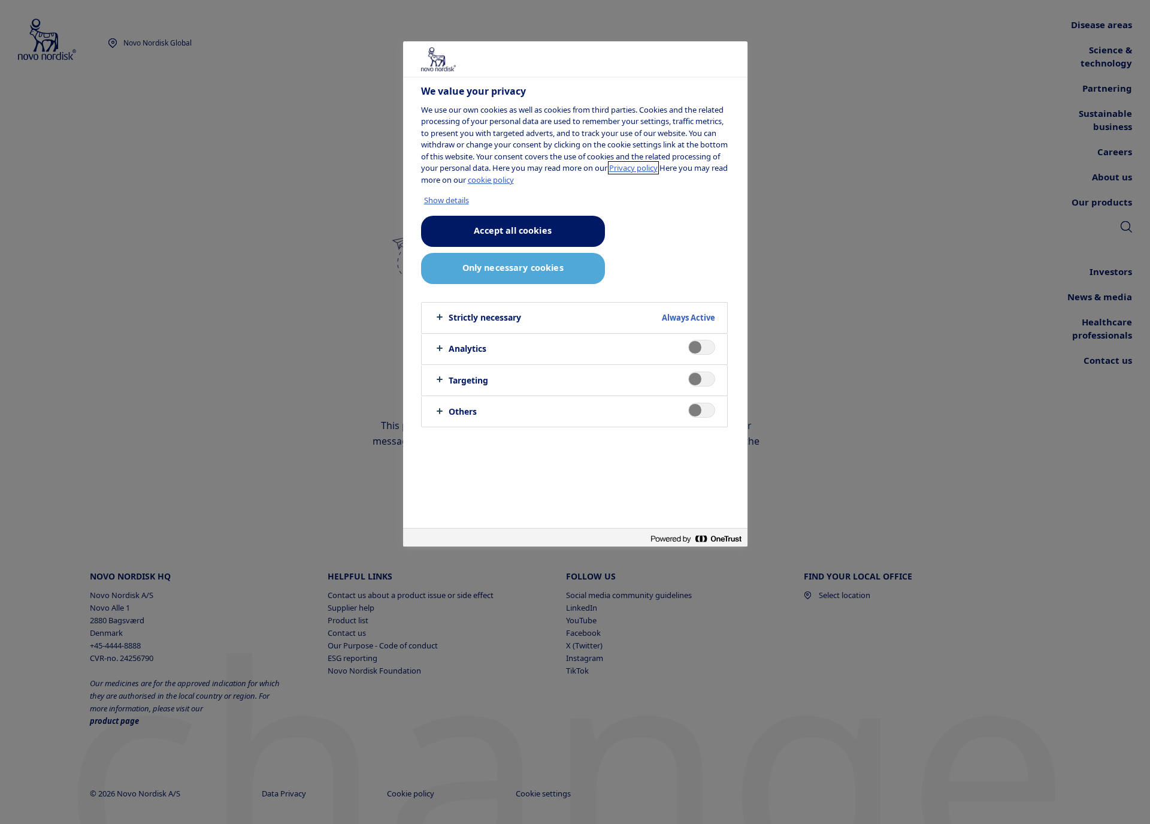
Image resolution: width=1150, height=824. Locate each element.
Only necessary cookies (513, 267)
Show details (446, 200)
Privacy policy (633, 167)
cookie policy (491, 179)
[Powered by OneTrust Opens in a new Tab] (696, 539)
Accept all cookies (513, 230)
